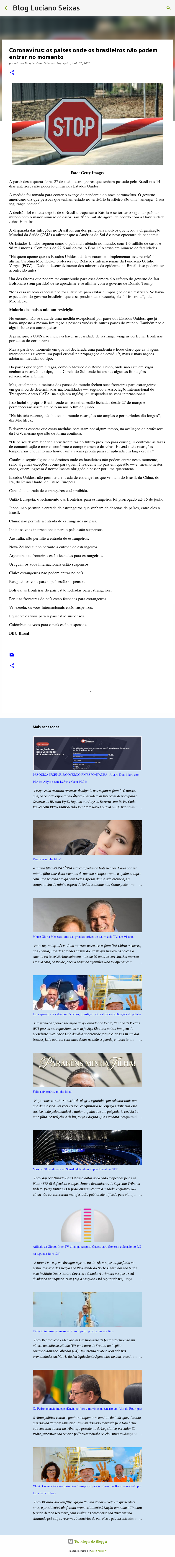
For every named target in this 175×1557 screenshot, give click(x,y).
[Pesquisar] (86, 7)
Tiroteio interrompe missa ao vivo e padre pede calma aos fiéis (73, 1331)
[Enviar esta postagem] (12, 656)
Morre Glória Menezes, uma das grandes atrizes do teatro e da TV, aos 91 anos (83, 936)
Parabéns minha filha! (47, 859)
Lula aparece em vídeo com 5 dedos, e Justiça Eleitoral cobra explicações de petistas (87, 1014)
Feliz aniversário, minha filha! (52, 1091)
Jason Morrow (98, 1550)
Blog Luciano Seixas (46, 8)
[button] (12, 73)
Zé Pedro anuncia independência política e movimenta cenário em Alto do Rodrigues (87, 1408)
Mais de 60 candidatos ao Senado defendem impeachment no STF (75, 1169)
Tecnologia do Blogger (90, 1541)
